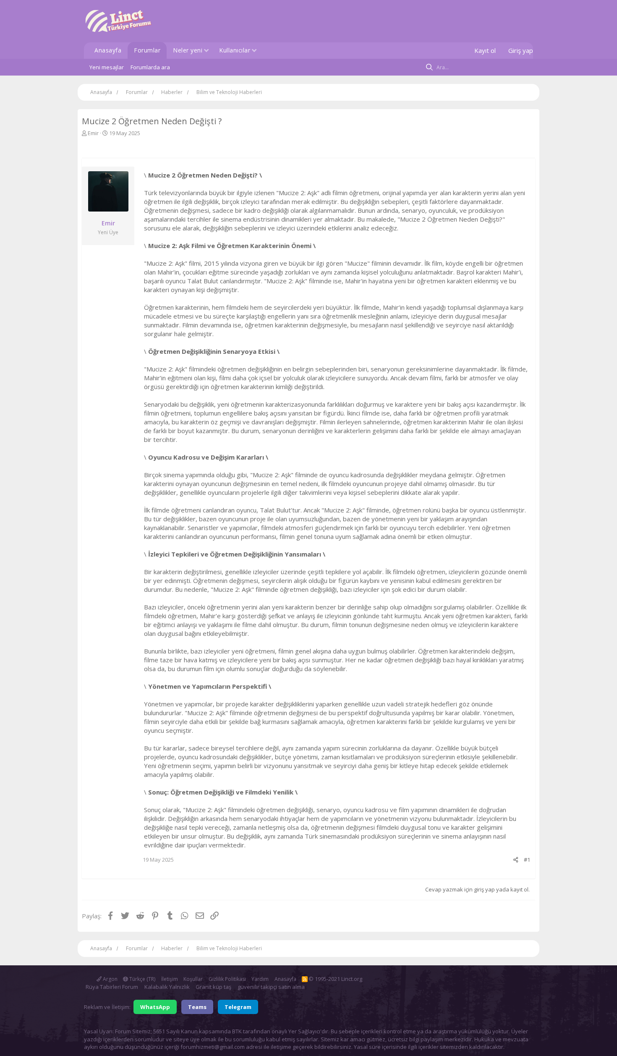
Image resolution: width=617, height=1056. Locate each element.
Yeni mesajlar (106, 67)
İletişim (169, 979)
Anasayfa (107, 50)
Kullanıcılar (234, 50)
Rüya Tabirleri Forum (112, 987)
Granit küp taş (213, 987)
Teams (197, 1007)
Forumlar (147, 50)
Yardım (260, 979)
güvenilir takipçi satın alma (271, 987)
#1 (527, 859)
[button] (206, 51)
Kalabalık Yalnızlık (167, 987)
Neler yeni (187, 50)
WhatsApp (155, 1007)
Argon (110, 979)
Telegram (238, 1007)
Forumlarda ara (150, 67)
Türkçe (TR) (141, 979)
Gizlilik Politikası (227, 979)
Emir (93, 133)
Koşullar (193, 979)
